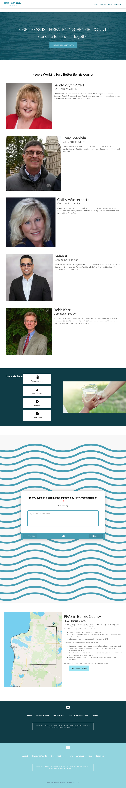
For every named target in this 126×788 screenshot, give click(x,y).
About (29, 715)
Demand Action (37, 381)
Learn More (37, 418)
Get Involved (37, 393)
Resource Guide (42, 715)
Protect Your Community (63, 45)
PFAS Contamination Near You (107, 4)
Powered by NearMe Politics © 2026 (63, 782)
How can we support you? (78, 715)
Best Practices (58, 715)
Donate (37, 405)
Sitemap (96, 715)
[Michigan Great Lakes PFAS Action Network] (12, 4)
